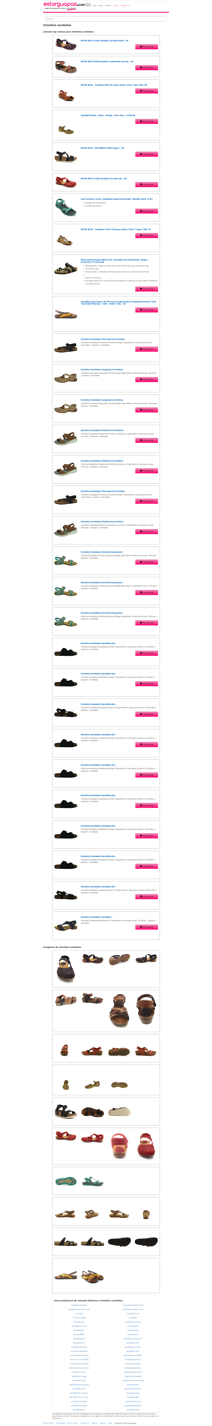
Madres (116, 5)
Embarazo (125, 5)
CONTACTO (85, 1423)
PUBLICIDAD (48, 1423)
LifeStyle (108, 5)
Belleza (94, 1423)
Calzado (103, 1423)
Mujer (100, 5)
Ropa (110, 1423)
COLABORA (60, 1423)
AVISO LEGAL (72, 1423)
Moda (94, 5)
